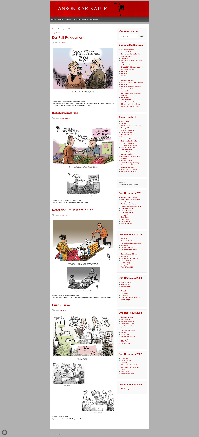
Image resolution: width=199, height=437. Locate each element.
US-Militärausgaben (127, 326)
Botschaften (125, 371)
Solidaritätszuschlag (127, 373)
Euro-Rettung (125, 202)
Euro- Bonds (125, 217)
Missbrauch (125, 256)
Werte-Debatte (126, 319)
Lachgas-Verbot (126, 65)
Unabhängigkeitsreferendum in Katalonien (88, 297)
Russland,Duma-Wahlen (129, 204)
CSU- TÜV (124, 341)
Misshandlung (125, 263)
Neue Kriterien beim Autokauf (130, 199)
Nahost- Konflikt (126, 282)
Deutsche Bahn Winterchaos (130, 297)
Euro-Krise (58, 419)
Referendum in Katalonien (72, 210)
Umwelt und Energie (127, 167)
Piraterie (123, 291)
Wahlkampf (124, 328)
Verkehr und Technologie (129, 169)
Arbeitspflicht (125, 239)
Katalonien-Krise (65, 113)
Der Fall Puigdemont (68, 37)
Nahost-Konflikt (126, 284)
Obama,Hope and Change (129, 254)
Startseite (54, 29)
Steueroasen (125, 302)
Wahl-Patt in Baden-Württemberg (132, 82)
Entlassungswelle (126, 339)
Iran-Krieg (124, 71)
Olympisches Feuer (127, 323)
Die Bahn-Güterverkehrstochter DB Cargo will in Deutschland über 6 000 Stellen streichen (131, 104)
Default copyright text (58, 434)
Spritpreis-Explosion (127, 80)
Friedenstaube (125, 343)
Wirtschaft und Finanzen (129, 171)
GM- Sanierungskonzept (129, 249)
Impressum (94, 19)
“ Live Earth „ (125, 358)
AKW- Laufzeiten (126, 260)
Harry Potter (125, 289)
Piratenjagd (124, 293)
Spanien (61, 105)
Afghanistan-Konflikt (127, 247)
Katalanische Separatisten (65, 202)
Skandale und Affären (128, 165)
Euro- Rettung (125, 221)
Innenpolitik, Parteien (128, 152)
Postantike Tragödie (127, 241)
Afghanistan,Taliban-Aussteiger (131, 243)
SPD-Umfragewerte (127, 49)
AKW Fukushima (126, 210)
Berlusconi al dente (127, 317)
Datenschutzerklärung (81, 19)
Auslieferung (59, 103)
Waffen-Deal (67, 105)
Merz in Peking (126, 99)
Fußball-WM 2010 (127, 267)
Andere (123, 123)
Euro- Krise (61, 305)
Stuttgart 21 (125, 265)
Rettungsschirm (74, 419)
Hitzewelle (124, 58)
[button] (4, 432)
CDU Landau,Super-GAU (129, 365)
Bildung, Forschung (127, 130)
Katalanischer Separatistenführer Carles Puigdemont (90, 103)
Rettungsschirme (126, 223)
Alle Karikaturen (62, 200)
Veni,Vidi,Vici (125, 245)
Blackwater (124, 363)
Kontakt (68, 19)
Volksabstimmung (106, 297)
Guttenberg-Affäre (127, 212)
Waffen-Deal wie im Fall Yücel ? (81, 105)
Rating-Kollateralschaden (129, 197)
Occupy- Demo (126, 215)
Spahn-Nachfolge (126, 52)
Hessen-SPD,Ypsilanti (128, 336)
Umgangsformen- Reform (129, 258)
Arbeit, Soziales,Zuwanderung (66, 101)
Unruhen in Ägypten (127, 208)
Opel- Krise (124, 295)
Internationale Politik (75, 200)
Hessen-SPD (125, 334)
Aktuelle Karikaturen (57, 19)
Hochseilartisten (126, 286)
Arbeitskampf (125, 299)
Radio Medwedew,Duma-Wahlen (131, 206)
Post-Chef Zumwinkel (128, 330)
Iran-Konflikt (125, 91)
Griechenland (66, 419)
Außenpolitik (78, 101)
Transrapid (124, 332)
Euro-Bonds (125, 252)
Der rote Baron (126, 360)
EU (84, 101)
